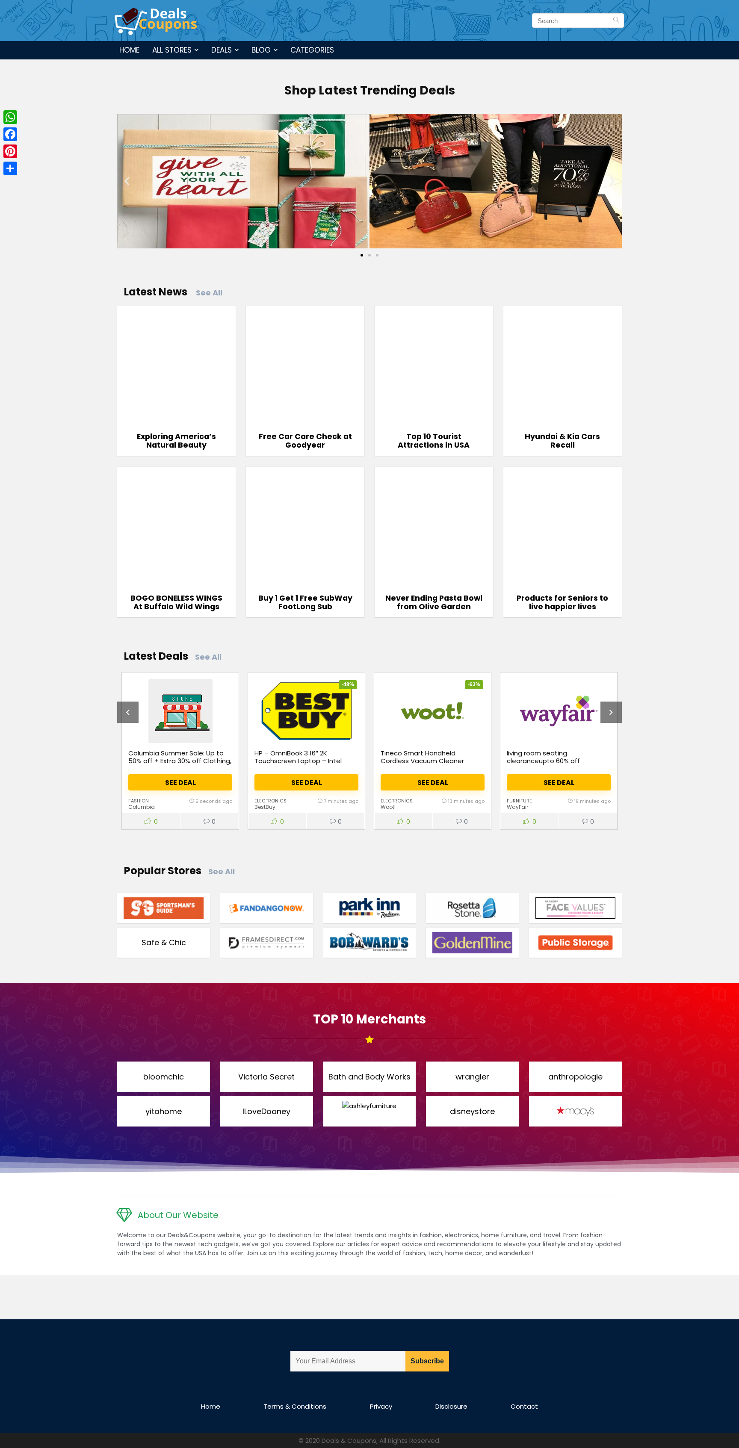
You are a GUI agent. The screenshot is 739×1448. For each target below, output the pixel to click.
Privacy (381, 1406)
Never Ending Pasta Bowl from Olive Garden (433, 602)
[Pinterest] (10, 151)
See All (209, 292)
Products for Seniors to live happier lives (562, 602)
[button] (126, 181)
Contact (524, 1406)
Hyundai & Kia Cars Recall (562, 440)
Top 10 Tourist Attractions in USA (434, 440)
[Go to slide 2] (369, 255)
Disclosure (451, 1406)
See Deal (180, 782)
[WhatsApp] (10, 117)
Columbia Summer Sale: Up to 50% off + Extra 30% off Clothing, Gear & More (179, 761)
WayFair (517, 807)
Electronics (270, 800)
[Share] (10, 168)
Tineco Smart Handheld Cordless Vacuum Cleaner (422, 757)
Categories (312, 50)
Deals (221, 50)
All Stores (172, 50)
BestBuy (264, 807)
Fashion (138, 800)
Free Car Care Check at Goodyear (305, 440)
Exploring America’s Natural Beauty (176, 440)
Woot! (388, 807)
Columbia (141, 807)
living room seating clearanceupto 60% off (543, 757)
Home (129, 50)
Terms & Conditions (294, 1406)
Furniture (519, 800)
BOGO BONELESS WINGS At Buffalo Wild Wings (176, 602)
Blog (261, 50)
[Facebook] (10, 134)
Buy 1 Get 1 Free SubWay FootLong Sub (305, 602)
